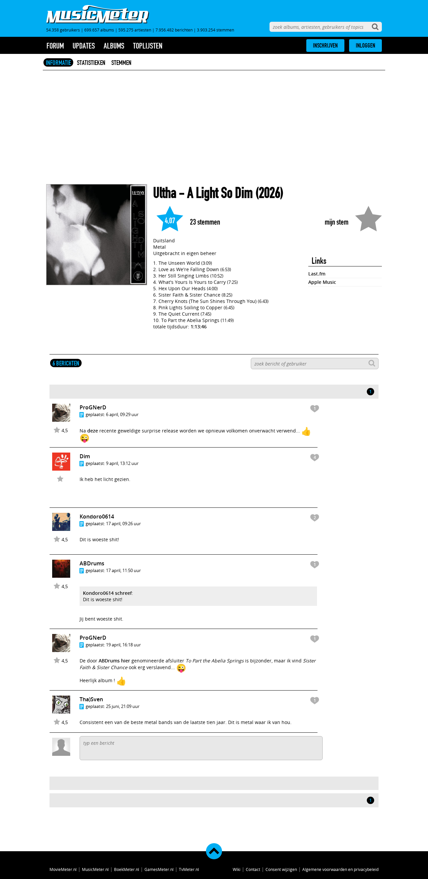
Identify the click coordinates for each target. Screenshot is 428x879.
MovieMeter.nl (63, 869)
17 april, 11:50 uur (123, 570)
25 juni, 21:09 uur (122, 706)
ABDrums (92, 563)
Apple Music (322, 282)
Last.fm (316, 273)
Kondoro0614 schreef (107, 593)
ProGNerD (93, 407)
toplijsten (148, 46)
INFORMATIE (58, 63)
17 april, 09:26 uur (123, 524)
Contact (253, 869)
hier (125, 660)
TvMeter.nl (189, 869)
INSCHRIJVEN (325, 45)
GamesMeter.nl (159, 869)
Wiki (236, 869)
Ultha (164, 193)
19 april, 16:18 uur (123, 645)
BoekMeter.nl (126, 869)
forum (55, 46)
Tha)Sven (91, 699)
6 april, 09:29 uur (122, 414)
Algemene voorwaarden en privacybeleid (340, 869)
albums (114, 46)
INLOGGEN (365, 45)
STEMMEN (121, 63)
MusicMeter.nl (95, 869)
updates (84, 46)
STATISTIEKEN (91, 63)
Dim (85, 456)
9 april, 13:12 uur (122, 463)
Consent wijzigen (281, 869)
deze (92, 430)
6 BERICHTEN (65, 363)
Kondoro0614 (97, 516)
